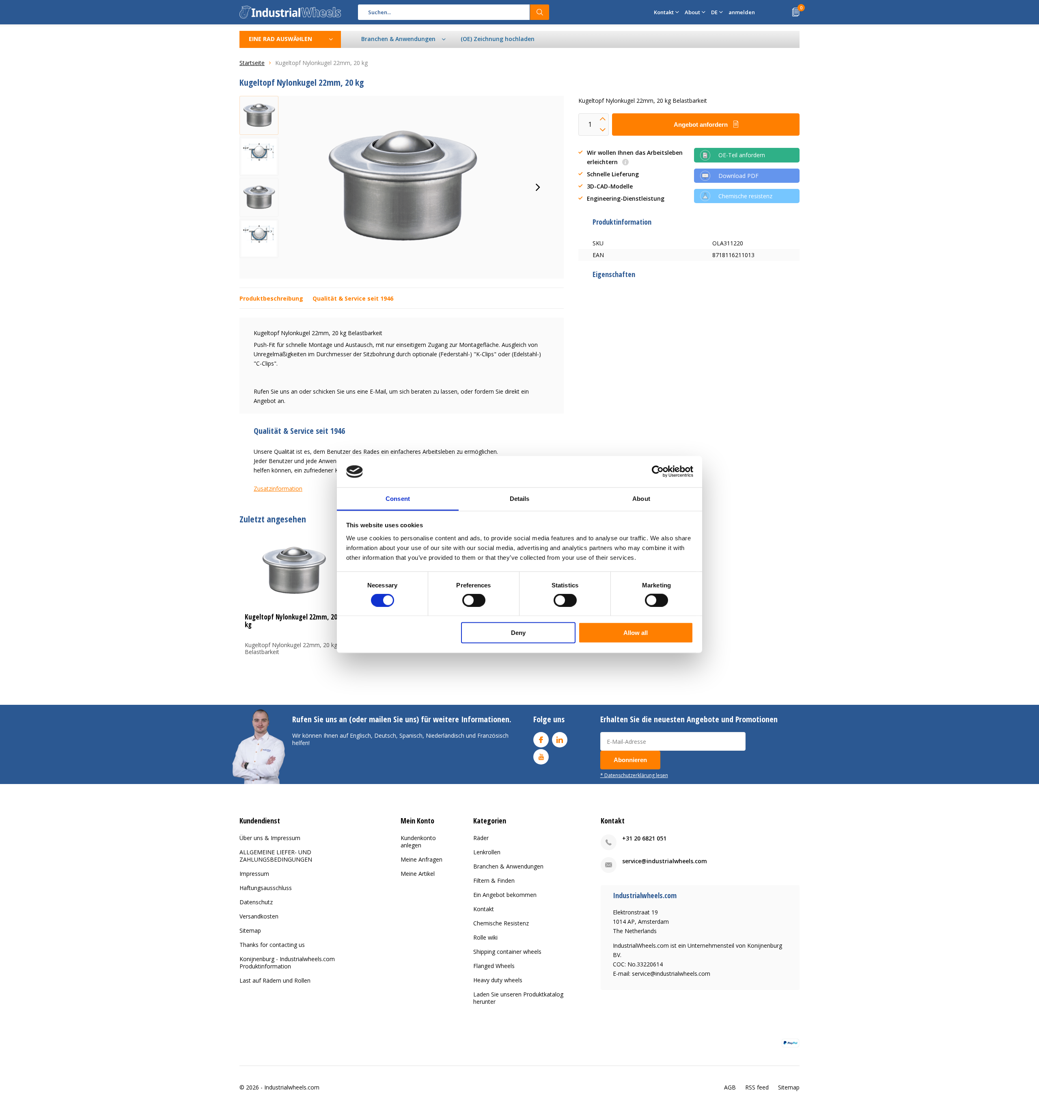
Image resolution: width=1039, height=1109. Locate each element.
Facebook (541, 739)
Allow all (635, 632)
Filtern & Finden (494, 880)
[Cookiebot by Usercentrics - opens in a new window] (657, 472)
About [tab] (641, 498)
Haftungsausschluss (265, 888)
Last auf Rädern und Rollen (274, 980)
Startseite (252, 63)
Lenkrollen (486, 852)
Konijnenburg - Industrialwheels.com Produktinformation (287, 962)
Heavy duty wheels (497, 980)
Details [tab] (520, 498)
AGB (730, 1087)
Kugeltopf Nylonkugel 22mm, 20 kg (291, 620)
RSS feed (757, 1087)
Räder (481, 838)
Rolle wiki (485, 937)
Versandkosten (258, 916)
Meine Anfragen (421, 859)
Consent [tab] (398, 498)
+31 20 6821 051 (644, 838)
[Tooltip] (625, 162)
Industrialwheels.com (291, 1087)
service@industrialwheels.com (664, 861)
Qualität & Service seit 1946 (353, 298)
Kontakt (483, 909)
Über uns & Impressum (269, 838)
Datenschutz (256, 902)
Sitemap (250, 930)
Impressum (254, 873)
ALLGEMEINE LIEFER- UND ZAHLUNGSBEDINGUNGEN (275, 855)
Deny (518, 632)
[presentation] (538, 187)
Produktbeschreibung (271, 298)
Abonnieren (630, 759)
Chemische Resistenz (501, 923)
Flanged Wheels (494, 966)
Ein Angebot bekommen (505, 895)
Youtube (541, 757)
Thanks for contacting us (272, 945)
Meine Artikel (418, 873)
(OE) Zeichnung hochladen (498, 39)
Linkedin (559, 739)
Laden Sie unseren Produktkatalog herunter (518, 997)
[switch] (473, 599)
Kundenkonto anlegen (418, 841)
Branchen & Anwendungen (508, 866)
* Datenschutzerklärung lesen (634, 775)
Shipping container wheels (507, 951)
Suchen (540, 12)
